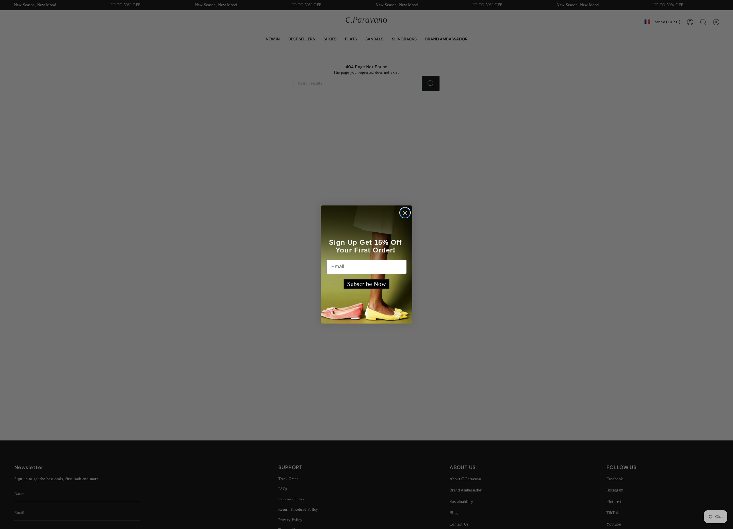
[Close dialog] (405, 213)
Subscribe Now (366, 283)
